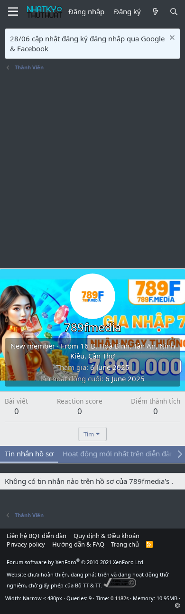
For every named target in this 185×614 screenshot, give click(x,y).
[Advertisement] (92, 171)
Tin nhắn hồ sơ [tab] (29, 453)
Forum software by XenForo (76, 562)
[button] (177, 605)
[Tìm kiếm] (174, 11)
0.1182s (120, 598)
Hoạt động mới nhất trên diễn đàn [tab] (118, 453)
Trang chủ (125, 544)
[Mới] (155, 11)
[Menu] (13, 12)
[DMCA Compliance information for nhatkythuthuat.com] (119, 585)
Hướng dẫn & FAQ (78, 544)
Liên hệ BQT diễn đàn (36, 535)
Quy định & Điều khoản (106, 535)
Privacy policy (26, 544)
